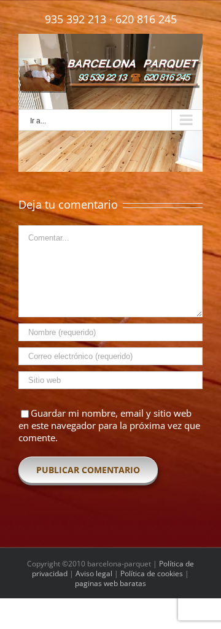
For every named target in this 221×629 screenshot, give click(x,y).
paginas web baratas (110, 583)
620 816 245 (146, 19)
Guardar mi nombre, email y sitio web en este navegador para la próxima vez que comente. (109, 425)
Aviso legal (94, 573)
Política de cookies (151, 573)
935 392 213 (75, 19)
